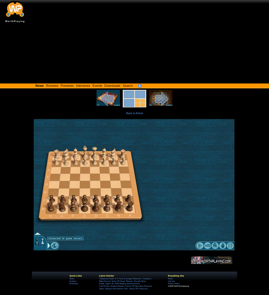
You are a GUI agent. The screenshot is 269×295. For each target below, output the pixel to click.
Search (128, 85)
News (72, 279)
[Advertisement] (134, 54)
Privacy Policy (174, 284)
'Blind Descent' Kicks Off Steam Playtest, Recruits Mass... (123, 281)
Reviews (52, 85)
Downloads (112, 85)
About (170, 279)
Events (97, 85)
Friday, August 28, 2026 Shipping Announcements (119, 284)
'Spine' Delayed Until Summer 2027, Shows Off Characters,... (124, 289)
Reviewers (74, 284)
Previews (67, 85)
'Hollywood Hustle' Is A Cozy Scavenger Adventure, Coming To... (126, 279)
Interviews (83, 85)
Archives (73, 281)
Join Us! (171, 281)
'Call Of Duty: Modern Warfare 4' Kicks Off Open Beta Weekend (125, 286)
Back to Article (134, 113)
